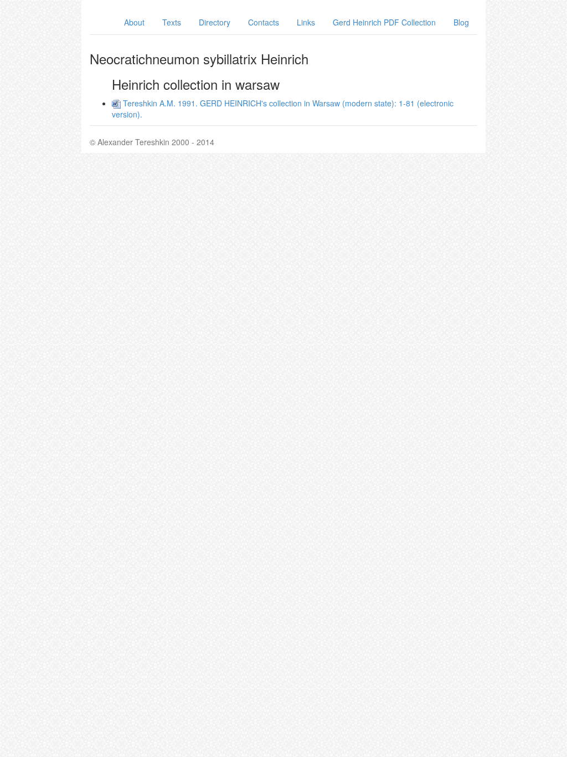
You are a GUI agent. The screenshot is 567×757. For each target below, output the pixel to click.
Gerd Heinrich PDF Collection (384, 22)
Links (306, 22)
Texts (171, 22)
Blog (461, 22)
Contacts (263, 22)
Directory (214, 22)
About (134, 22)
